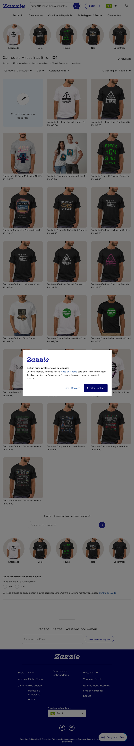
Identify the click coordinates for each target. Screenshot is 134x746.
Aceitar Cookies (96, 388)
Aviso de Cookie (69, 371)
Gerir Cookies (72, 388)
